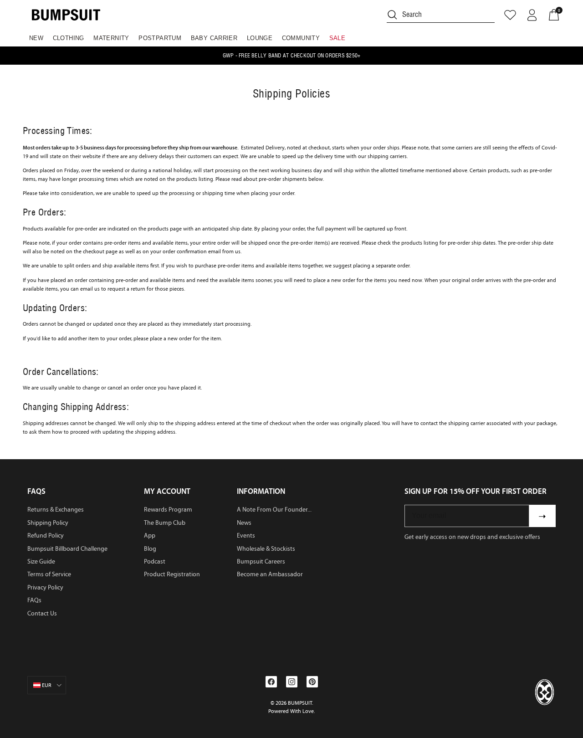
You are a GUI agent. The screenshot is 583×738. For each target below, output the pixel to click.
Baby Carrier (214, 38)
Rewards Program (168, 509)
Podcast (154, 561)
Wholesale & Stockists (266, 549)
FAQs (34, 600)
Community (301, 38)
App (149, 535)
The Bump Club (164, 523)
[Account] (532, 15)
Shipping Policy (47, 523)
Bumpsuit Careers (261, 561)
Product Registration (172, 574)
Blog (150, 549)
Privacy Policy (45, 587)
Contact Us (42, 613)
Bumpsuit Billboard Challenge (67, 549)
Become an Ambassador (270, 574)
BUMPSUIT (300, 703)
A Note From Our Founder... (274, 509)
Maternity (111, 38)
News (244, 523)
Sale (337, 38)
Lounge (259, 38)
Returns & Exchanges (55, 509)
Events (246, 535)
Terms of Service (49, 574)
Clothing (68, 38)
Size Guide (41, 561)
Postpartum (159, 38)
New (36, 38)
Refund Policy (45, 535)
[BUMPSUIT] (66, 14)
